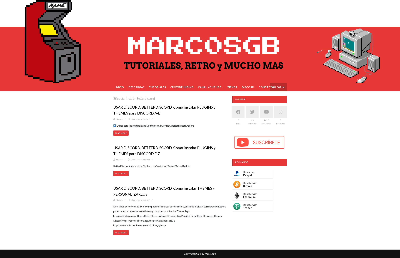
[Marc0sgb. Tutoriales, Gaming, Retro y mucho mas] (200, 41)
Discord (248, 87)
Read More (121, 133)
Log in (280, 87)
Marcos (119, 119)
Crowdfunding (182, 87)
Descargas (136, 87)
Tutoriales (157, 87)
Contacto (266, 87)
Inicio (119, 87)
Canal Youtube (209, 87)
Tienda (232, 87)
